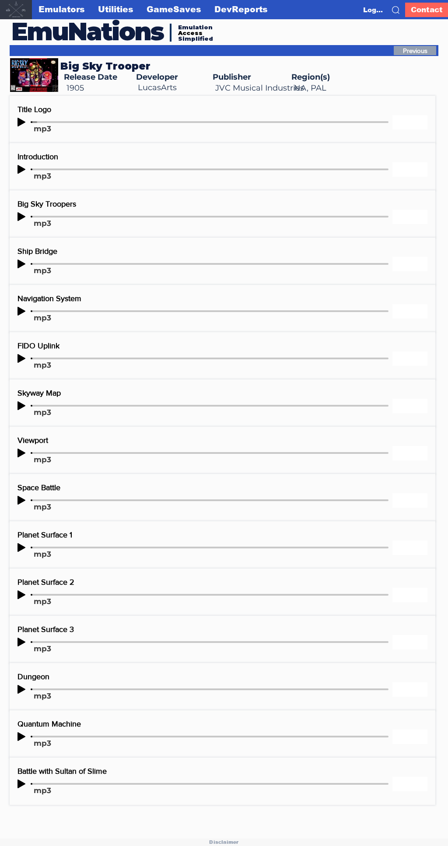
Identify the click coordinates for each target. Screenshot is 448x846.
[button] (395, 10)
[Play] (21, 122)
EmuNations (87, 31)
